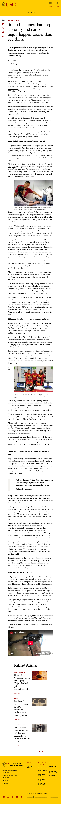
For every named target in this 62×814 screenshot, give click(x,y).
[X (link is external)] (3, 28)
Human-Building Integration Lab (37, 145)
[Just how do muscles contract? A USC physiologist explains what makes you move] (39, 702)
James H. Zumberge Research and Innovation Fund (30, 285)
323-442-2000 (6, 777)
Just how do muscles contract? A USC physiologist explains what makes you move (22, 709)
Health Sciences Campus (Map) (10, 775)
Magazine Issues (42, 770)
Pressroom (52, 775)
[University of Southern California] (9, 4)
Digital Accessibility (54, 797)
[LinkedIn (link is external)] (3, 32)
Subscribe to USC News (30, 767)
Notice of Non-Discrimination (41, 797)
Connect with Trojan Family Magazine (41, 774)
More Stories (43, 752)
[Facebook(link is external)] (3, 24)
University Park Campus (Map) (10, 770)
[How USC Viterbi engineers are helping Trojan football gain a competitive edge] (39, 675)
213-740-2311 (6, 772)
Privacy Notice (29, 797)
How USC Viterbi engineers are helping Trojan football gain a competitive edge (22, 682)
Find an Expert (53, 766)
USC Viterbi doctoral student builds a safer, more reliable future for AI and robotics (22, 735)
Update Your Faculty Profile (53, 772)
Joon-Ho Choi (13, 89)
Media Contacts (53, 769)
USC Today (31, 12)
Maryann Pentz (28, 307)
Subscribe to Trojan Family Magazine (41, 779)
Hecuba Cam (5, 783)
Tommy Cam (5, 780)
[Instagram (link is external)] (12, 796)
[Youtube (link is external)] (17, 796)
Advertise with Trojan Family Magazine (42, 784)
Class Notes (41, 768)
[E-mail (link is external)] (3, 36)
